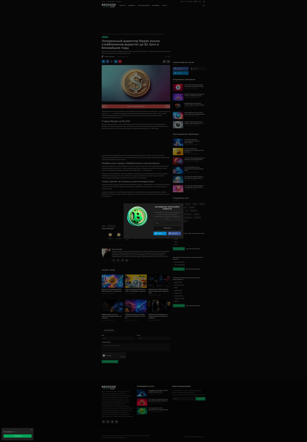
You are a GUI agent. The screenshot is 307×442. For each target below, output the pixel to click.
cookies (15, 432)
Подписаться (167, 228)
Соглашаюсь (17, 436)
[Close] (181, 205)
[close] (31, 430)
